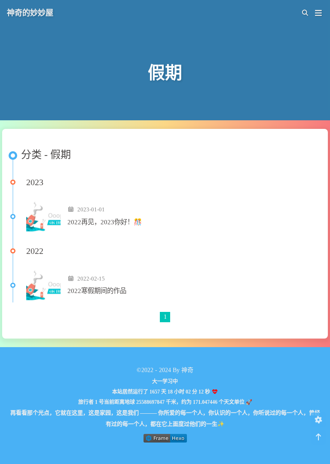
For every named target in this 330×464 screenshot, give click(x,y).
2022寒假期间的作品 (96, 290)
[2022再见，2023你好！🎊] (43, 216)
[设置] (318, 419)
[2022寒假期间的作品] (43, 285)
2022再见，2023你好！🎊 (104, 222)
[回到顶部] (318, 437)
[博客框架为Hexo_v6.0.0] (165, 440)
